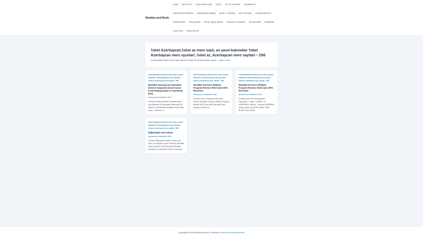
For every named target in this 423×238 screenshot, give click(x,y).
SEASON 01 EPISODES (236, 22)
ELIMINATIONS (179, 22)
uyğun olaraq (224, 60)
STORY (218, 4)
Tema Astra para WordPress (233, 232)
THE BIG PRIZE (255, 22)
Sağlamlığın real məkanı (160, 132)
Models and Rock (157, 17)
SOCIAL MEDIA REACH (213, 22)
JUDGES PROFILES (263, 13)
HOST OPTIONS (245, 13)
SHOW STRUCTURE (204, 4)
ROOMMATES (249, 4)
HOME (175, 4)
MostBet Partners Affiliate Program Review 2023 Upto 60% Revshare (210, 88)
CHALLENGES (194, 22)
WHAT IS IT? (187, 4)
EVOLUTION (178, 31)
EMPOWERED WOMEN (206, 13)
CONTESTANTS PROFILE (183, 13)
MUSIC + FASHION (227, 13)
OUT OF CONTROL (233, 4)
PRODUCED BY (192, 31)
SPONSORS (269, 22)
